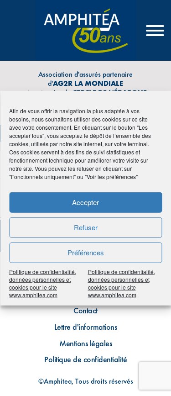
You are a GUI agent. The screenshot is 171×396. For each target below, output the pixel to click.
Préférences (85, 252)
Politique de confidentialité (85, 359)
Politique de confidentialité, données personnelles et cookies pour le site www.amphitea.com (42, 282)
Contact (85, 310)
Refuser (86, 227)
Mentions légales (85, 343)
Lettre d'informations (85, 327)
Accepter (85, 202)
